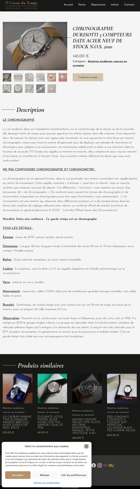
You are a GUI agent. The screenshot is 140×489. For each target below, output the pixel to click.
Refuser (45, 475)
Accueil (68, 4)
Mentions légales (70, 487)
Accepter (18, 475)
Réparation (98, 4)
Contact (129, 4)
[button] (86, 446)
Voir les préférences (73, 475)
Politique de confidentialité (47, 483)
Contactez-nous (88, 77)
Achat (115, 4)
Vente (82, 4)
